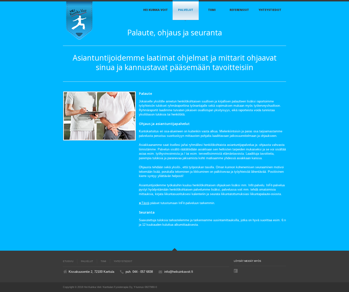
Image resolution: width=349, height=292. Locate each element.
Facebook (236, 271)
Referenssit (239, 10)
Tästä (145, 203)
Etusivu (68, 261)
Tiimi (212, 10)
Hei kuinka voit (155, 10)
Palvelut (185, 10)
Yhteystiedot (270, 10)
